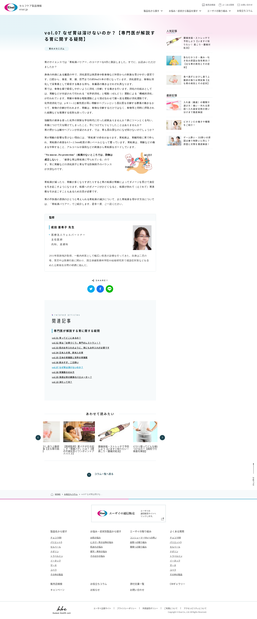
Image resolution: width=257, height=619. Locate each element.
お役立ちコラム (245, 10)
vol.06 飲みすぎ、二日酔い (65, 362)
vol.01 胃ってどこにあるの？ (66, 338)
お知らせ (95, 590)
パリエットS (56, 542)
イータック (55, 560)
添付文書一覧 (137, 584)
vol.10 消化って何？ (62, 382)
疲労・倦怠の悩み (98, 551)
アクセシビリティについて (195, 608)
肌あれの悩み (96, 546)
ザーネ (53, 565)
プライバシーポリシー (126, 608)
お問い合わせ (247, 4)
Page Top (253, 481)
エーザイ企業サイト (102, 608)
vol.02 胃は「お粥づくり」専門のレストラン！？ (76, 343)
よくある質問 (228, 4)
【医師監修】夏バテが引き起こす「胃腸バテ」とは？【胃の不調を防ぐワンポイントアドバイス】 (78, 450)
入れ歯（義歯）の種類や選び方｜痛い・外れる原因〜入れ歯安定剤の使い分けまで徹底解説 (197, 107)
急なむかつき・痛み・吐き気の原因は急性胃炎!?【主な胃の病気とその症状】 (197, 62)
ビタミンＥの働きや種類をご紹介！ (197, 123)
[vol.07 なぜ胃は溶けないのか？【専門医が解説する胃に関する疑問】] (100, 289)
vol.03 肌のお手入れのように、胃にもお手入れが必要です (80, 348)
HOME (58, 494)
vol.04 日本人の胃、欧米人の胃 (67, 353)
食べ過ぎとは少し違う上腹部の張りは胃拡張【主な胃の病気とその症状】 (43, 449)
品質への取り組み (138, 542)
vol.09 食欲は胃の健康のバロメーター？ (72, 377)
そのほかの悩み (97, 555)
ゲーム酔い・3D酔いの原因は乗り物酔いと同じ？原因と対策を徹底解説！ (197, 140)
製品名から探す (151, 10)
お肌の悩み (95, 537)
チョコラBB (55, 537)
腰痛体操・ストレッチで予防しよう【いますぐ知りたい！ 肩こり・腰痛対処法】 (113, 449)
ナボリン (54, 551)
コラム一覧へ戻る (103, 474)
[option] (44, 436)
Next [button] (162, 437)
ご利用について (171, 608)
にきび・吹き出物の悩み (101, 542)
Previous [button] (38, 437)
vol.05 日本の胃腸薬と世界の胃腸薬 (70, 358)
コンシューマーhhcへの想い (143, 537)
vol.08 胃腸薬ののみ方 (63, 372)
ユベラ (53, 569)
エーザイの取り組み (217, 10)
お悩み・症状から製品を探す (183, 10)
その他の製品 (56, 574)
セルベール (55, 546)
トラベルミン (56, 555)
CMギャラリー (177, 584)
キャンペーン (57, 590)
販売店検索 (210, 4)
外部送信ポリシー (150, 608)
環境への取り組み (138, 546)
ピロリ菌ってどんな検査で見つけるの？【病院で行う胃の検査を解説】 (148, 449)
